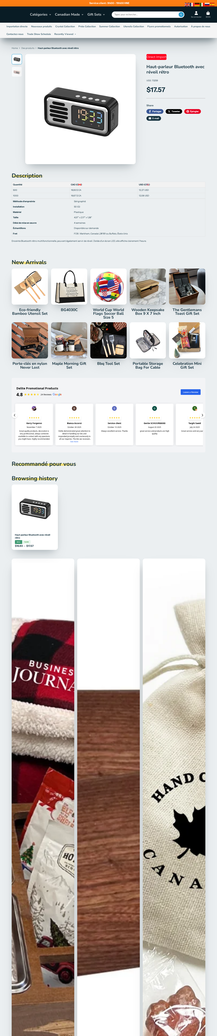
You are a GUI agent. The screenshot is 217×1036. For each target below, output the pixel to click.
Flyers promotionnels (159, 26)
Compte (196, 14)
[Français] (192, 4)
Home (15, 48)
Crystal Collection (65, 26)
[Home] (16, 14)
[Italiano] (202, 4)
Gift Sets (94, 14)
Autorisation (181, 26)
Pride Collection (87, 26)
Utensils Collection (133, 26)
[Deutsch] (197, 4)
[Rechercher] (181, 14)
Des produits (27, 48)
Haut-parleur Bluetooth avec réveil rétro (35, 517)
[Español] (212, 4)
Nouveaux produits (41, 26)
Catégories (38, 14)
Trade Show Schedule (39, 34)
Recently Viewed (63, 34)
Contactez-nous (14, 34)
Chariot (208, 14)
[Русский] (207, 4)
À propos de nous (200, 26)
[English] (187, 4)
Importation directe (17, 26)
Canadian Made (67, 14)
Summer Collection (109, 26)
